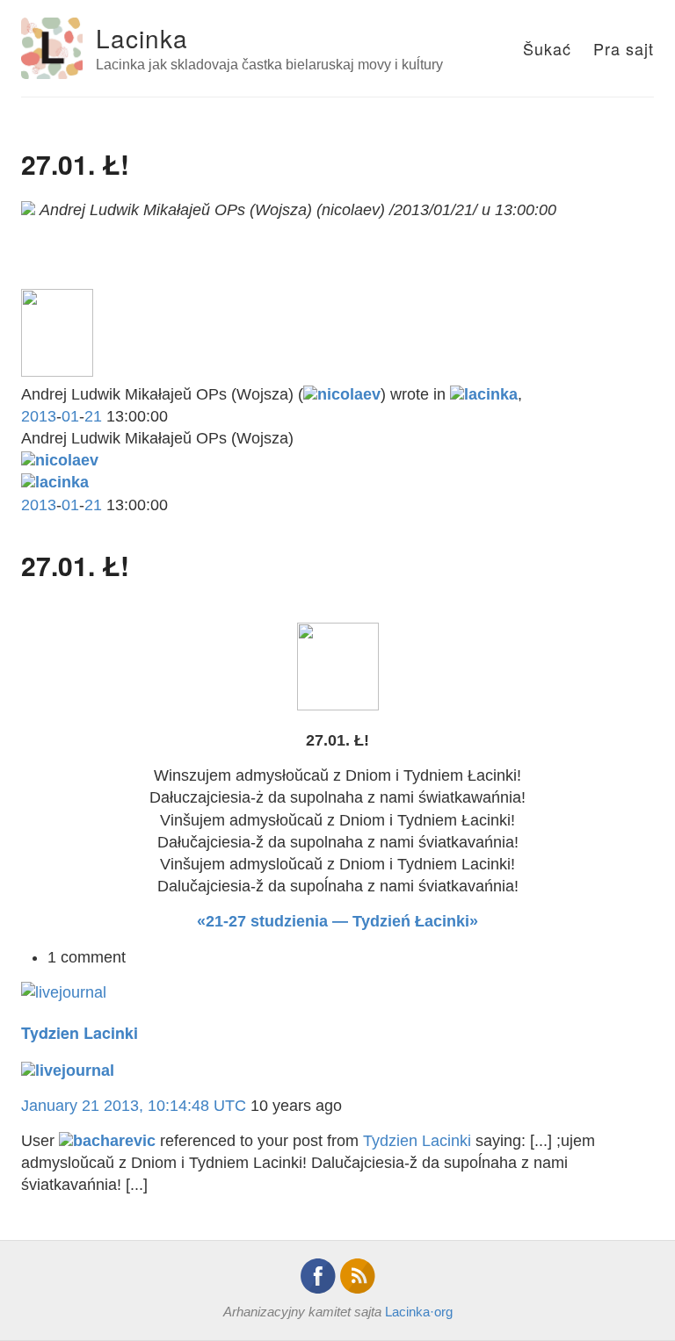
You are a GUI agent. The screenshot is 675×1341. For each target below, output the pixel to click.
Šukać (547, 48)
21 (93, 416)
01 (70, 416)
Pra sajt (623, 48)
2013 (38, 416)
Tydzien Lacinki (79, 1032)
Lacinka (142, 37)
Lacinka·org (419, 1311)
